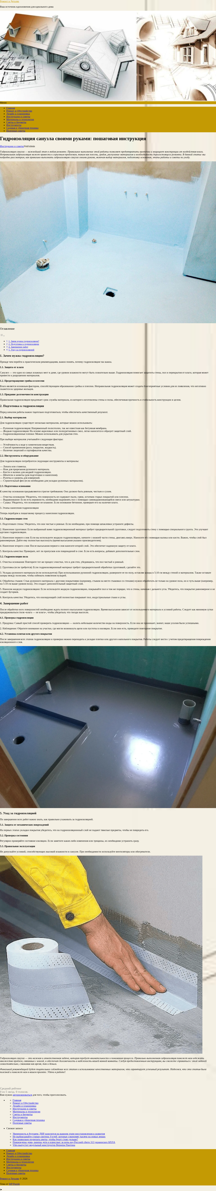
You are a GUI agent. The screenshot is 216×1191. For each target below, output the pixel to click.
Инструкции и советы (18, 116)
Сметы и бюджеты (16, 122)
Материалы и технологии (20, 119)
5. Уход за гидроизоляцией (21, 349)
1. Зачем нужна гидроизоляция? (24, 341)
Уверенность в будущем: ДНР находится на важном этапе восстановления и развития (59, 1133)
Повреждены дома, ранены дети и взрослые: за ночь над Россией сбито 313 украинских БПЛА (64, 1142)
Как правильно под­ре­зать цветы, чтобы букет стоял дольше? (45, 1139)
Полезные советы (15, 130)
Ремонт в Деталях (9, 1)
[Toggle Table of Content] (2, 335)
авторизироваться (22, 1094)
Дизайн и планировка (18, 113)
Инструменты (13, 125)
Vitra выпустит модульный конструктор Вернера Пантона (44, 1145)
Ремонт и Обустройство (19, 111)
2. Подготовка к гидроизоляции (24, 344)
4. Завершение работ (18, 347)
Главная (10, 108)
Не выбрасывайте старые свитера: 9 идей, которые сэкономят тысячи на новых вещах (59, 1136)
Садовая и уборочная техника (22, 128)
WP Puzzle (14, 1184)
